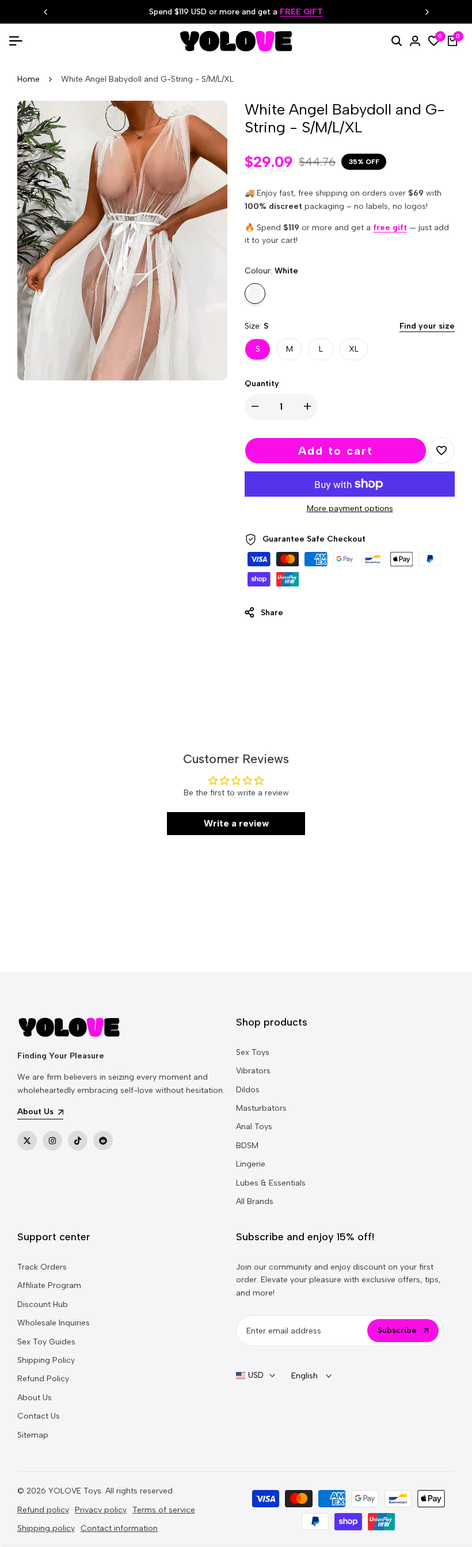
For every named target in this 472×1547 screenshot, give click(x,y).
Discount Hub (42, 1304)
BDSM (247, 1145)
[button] (441, 450)
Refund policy (43, 1510)
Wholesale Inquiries (53, 1323)
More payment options (350, 508)
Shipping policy (46, 1528)
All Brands (254, 1201)
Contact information (119, 1528)
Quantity (262, 383)
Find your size (427, 326)
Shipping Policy (46, 1360)
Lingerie (250, 1164)
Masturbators (261, 1108)
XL (354, 349)
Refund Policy (43, 1379)
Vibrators (253, 1071)
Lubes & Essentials (271, 1183)
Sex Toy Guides (46, 1342)
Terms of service (163, 1510)
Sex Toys (252, 1052)
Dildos (248, 1090)
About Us (34, 1398)
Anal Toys (254, 1126)
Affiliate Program (49, 1285)
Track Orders (42, 1267)
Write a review (236, 823)
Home (28, 79)
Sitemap (32, 1435)
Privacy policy (101, 1510)
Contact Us (38, 1416)
